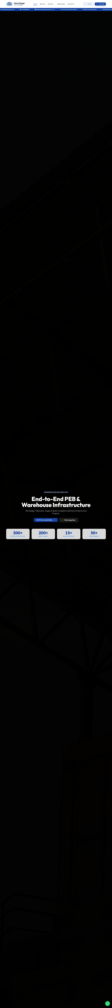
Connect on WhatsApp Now (98, 996)
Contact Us (70, 4)
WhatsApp (102, 4)
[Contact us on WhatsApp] (107, 1003)
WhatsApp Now (69, 520)
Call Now (89, 4)
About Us (42, 4)
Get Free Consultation (44, 520)
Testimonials (61, 4)
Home (35, 4)
